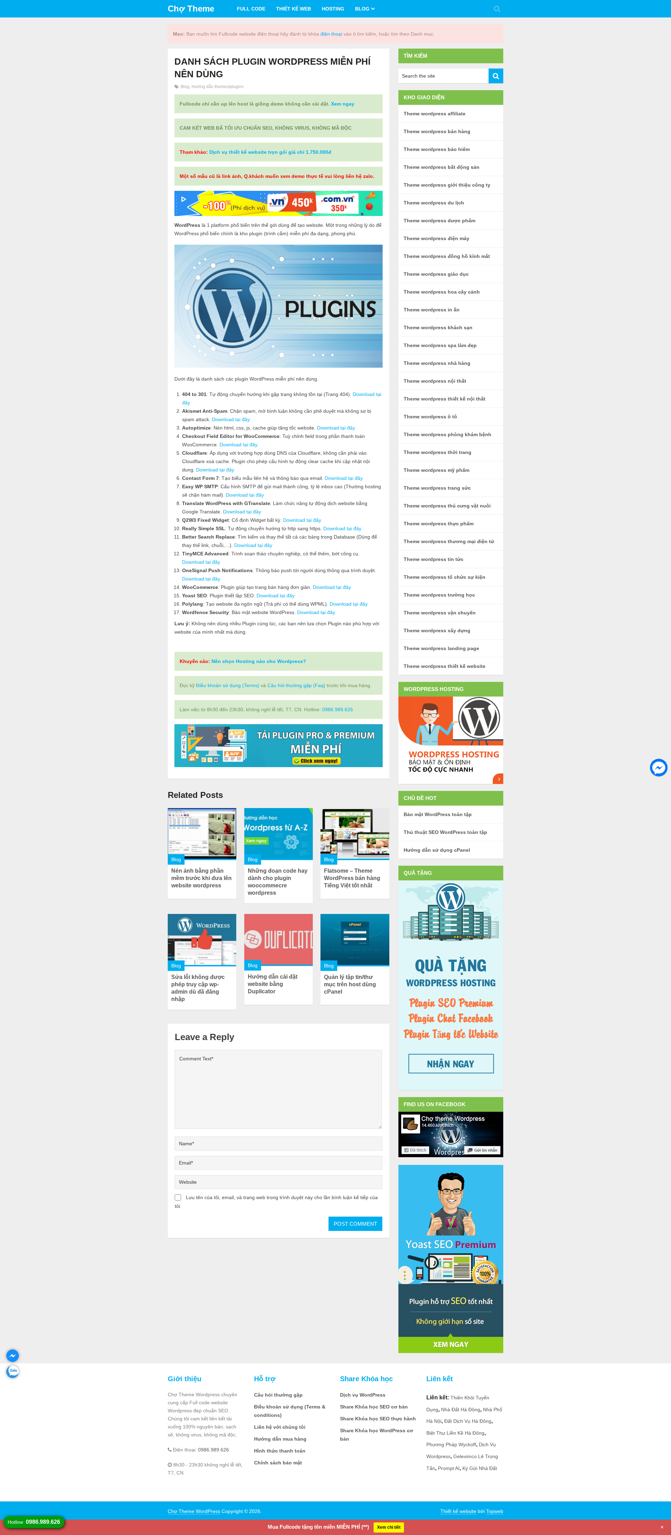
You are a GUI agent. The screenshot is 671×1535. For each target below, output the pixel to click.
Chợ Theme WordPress (194, 1511)
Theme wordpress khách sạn (438, 327)
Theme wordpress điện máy (436, 238)
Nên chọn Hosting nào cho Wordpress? (258, 661)
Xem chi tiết (389, 1527)
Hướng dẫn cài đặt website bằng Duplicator (272, 984)
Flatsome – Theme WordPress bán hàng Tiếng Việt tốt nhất (352, 878)
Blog (362, 9)
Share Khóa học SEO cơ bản (374, 1407)
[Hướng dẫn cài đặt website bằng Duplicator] (278, 940)
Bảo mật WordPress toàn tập (438, 814)
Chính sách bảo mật (278, 1462)
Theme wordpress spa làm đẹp (440, 345)
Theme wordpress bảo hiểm (437, 149)
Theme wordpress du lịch (434, 203)
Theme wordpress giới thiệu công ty (447, 185)
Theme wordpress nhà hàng (437, 363)
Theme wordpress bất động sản (441, 167)
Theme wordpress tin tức (433, 559)
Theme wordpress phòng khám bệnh (447, 434)
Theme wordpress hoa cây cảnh (442, 292)
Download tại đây (231, 419)
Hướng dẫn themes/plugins (218, 86)
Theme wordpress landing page (441, 648)
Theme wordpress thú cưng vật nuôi (447, 506)
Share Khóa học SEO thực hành (378, 1418)
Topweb (494, 1511)
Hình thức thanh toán (279, 1451)
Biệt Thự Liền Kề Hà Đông (455, 1433)
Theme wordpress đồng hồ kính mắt (447, 256)
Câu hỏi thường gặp (278, 1395)
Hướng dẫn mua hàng (280, 1439)
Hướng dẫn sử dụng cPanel (437, 850)
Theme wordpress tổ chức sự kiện (444, 577)
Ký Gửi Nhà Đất (479, 1468)
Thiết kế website (458, 1511)
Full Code (251, 9)
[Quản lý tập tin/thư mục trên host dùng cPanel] (354, 940)
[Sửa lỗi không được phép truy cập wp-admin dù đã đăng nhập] (202, 940)
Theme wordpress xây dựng (437, 630)
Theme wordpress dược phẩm (439, 220)
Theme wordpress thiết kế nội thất (444, 399)
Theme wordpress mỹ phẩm (436, 470)
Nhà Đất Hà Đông (460, 1409)
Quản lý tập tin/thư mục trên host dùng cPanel (350, 984)
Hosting (333, 9)
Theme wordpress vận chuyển (440, 612)
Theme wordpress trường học (439, 595)
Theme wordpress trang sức (437, 488)
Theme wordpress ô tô (430, 416)
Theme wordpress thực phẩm (439, 523)
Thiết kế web (293, 9)
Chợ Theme (191, 8)
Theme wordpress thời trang (437, 452)
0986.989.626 (337, 709)
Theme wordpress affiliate (435, 113)
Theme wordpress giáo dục (436, 274)
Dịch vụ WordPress (362, 1395)
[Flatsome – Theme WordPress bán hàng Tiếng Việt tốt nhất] (354, 834)
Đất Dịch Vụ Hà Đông (467, 1421)
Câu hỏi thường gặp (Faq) (296, 685)
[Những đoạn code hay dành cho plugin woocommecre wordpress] (278, 834)
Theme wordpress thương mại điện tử (449, 541)
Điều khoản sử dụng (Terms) (227, 685)
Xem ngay (342, 104)
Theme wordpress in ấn (432, 309)
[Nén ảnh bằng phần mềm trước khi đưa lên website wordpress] (202, 834)
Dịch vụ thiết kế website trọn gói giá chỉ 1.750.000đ (270, 152)
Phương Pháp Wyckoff (451, 1444)
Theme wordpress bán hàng (437, 131)
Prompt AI (449, 1468)
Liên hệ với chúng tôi (279, 1427)
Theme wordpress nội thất (435, 381)
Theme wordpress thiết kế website (444, 666)
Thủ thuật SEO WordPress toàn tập (445, 832)
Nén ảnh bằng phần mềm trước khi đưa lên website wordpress (201, 878)
